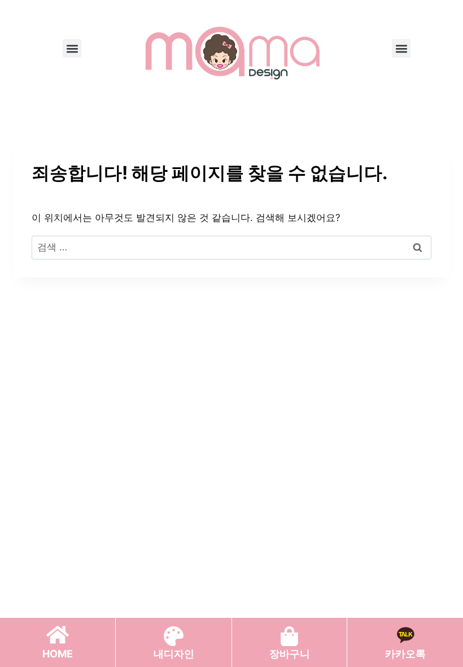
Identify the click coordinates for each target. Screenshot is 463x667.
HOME (57, 654)
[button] (72, 48)
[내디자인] (174, 636)
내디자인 (174, 654)
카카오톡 (405, 654)
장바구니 (289, 654)
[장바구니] (289, 636)
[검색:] (231, 247)
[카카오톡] (405, 634)
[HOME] (57, 634)
